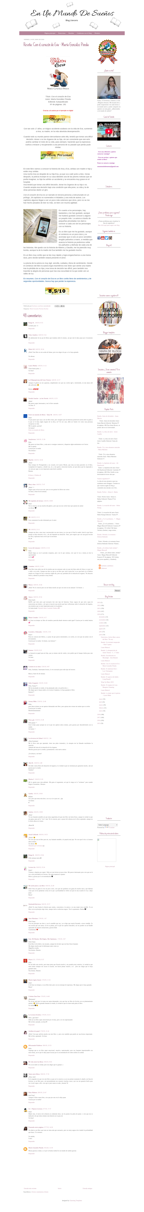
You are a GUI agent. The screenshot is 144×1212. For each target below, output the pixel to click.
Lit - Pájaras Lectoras (35, 1109)
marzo (101, 705)
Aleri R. (31, 763)
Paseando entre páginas (35, 1127)
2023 (98, 602)
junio (100, 634)
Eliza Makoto (32, 1092)
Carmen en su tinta (34, 666)
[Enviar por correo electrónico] (56, 306)
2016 (98, 720)
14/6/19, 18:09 (48, 501)
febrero (101, 708)
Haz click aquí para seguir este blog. (109, 225)
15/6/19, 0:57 (43, 617)
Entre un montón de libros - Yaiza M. (40, 415)
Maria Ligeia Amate (34, 980)
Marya (30, 585)
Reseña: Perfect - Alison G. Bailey (107, 492)
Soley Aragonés (33, 683)
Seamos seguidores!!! (103, 478)
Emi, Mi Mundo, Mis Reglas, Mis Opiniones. (42, 939)
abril (100, 702)
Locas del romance (34, 548)
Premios (97, 33)
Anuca (30, 597)
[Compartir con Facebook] (62, 306)
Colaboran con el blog (84, 33)
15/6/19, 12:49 (41, 701)
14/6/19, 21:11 (35, 517)
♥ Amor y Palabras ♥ (34, 475)
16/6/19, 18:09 (38, 812)
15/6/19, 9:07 (45, 666)
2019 (98, 614)
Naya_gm (31, 720)
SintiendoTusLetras (34, 904)
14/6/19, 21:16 (45, 548)
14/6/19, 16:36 (38, 460)
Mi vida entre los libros (35, 1062)
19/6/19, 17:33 (44, 1074)
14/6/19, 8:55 (39, 323)
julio (100, 631)
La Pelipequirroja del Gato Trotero (39, 380)
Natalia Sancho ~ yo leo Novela (38, 398)
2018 (98, 714)
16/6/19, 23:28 (49, 886)
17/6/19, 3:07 (62, 939)
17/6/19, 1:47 (42, 918)
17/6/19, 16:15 (46, 1015)
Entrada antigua (87, 1188)
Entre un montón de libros (36, 430)
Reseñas (71, 33)
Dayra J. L (31, 959)
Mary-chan (32, 484)
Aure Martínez (33, 918)
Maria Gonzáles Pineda (35, 1148)
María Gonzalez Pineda (36, 309)
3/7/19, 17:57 (47, 1109)
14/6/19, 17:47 (40, 484)
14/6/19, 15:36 (40, 439)
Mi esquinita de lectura (35, 501)
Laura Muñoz (32, 366)
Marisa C (31, 779)
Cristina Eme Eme (34, 996)
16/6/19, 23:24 (40, 867)
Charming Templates (76, 1200)
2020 (98, 611)
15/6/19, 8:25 (38, 650)
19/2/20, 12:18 (48, 1148)
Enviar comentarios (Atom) (40, 1192)
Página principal (50, 33)
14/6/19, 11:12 (42, 366)
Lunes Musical (105, 647)
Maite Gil (31, 349)
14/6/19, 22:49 (39, 566)
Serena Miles (32, 701)
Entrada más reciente (30, 1188)
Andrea (30, 812)
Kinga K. (31, 323)
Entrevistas (61, 33)
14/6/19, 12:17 (56, 380)
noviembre (102, 620)
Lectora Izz (32, 867)
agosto (101, 629)
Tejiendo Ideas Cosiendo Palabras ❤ (49, 608)
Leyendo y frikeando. (35, 632)
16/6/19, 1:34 (47, 738)
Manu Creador (33, 617)
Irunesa (30, 650)
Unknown (104, 568)
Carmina (31, 566)
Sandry (30, 793)
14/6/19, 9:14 (42, 335)
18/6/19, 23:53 (47, 1045)
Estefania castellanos (107, 566)
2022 (98, 605)
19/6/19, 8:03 (48, 1062)
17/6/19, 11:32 (46, 980)
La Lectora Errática (34, 1015)
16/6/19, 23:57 (45, 904)
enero (100, 711)
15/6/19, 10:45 (43, 683)
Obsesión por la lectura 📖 (36, 846)
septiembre (102, 626)
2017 (98, 717)
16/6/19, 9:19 (39, 779)
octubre (101, 623)
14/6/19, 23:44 (37, 585)
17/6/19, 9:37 (40, 959)
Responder (31, 328)
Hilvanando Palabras (35, 1045)
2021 (98, 608)
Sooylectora (32, 439)
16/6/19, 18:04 (38, 793)
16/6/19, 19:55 (43, 834)
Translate (111, 827)
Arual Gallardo (33, 834)
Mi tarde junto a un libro (36, 886)
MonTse (30, 460)
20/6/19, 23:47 (42, 1092)
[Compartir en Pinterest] (64, 306)
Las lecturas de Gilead (35, 738)
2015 (98, 723)
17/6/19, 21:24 (44, 1031)
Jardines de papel (34, 1031)
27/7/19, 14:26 (48, 1127)
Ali (29, 517)
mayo (100, 699)
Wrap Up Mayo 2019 (107, 682)
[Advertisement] (109, 576)
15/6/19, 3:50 (47, 632)
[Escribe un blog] (58, 306)
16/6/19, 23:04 (39, 855)
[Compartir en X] (60, 306)
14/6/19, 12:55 (53, 398)
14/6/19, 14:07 (57, 415)
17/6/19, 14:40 (45, 996)
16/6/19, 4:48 (38, 763)
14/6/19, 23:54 (37, 597)
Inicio (59, 1188)
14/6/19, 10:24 (39, 349)
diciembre (102, 617)
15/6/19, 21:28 (39, 720)
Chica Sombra (33, 335)
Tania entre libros (34, 1074)
